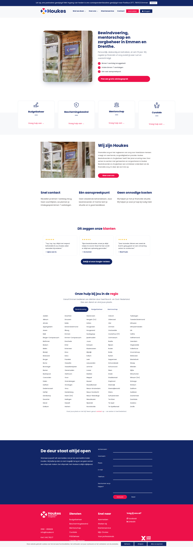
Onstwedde (112, 330)
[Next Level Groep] (146, 536)
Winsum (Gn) (135, 377)
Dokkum (46, 407)
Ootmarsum (112, 338)
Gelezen (153, 3)
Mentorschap (113, 309)
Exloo (66, 356)
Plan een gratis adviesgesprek (114, 79)
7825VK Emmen (47, 524)
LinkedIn (132, 521)
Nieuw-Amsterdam (94, 388)
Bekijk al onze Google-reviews (96, 261)
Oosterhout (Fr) (114, 334)
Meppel (89, 377)
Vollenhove (134, 349)
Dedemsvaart (48, 388)
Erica (66, 352)
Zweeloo (133, 403)
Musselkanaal (91, 385)
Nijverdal (90, 403)
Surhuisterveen (113, 396)
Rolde (110, 352)
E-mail (101, 470)
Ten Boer (111, 399)
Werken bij (102, 524)
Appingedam (48, 327)
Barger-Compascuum (51, 338)
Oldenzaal (112, 319)
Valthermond (135, 338)
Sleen (110, 370)
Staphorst (111, 381)
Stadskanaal (112, 377)
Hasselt (67, 403)
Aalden (45, 316)
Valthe (132, 334)
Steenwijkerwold (114, 388)
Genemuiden (69, 370)
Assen (45, 330)
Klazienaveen (91, 349)
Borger (45, 359)
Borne (45, 363)
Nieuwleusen (91, 399)
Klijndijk (89, 352)
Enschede (68, 341)
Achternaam (103, 449)
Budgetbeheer (96, 309)
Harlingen (68, 399)
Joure (89, 341)
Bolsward (46, 356)
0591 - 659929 (47, 529)
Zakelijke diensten (77, 540)
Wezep (132, 363)
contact (99, 411)
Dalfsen (45, 385)
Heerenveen (91, 316)
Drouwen (68, 319)
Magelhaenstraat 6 (49, 521)
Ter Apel (111, 403)
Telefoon (102, 477)
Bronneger (46, 367)
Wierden (133, 367)
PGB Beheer (74, 536)
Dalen (45, 381)
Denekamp (47, 396)
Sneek (110, 374)
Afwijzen (140, 544)
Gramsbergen (70, 381)
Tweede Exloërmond (137, 319)
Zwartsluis (133, 399)
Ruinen (110, 356)
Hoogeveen (91, 327)
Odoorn (111, 316)
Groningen (68, 385)
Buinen (45, 370)
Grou (66, 388)
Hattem (67, 407)
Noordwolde (91, 407)
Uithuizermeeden (136, 327)
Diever (45, 403)
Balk (44, 334)
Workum (133, 385)
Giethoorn (68, 374)
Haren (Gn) (69, 396)
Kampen (90, 345)
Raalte (110, 341)
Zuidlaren (133, 392)
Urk (131, 330)
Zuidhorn (133, 388)
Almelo (45, 323)
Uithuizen (133, 323)
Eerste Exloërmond (71, 327)
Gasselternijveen (71, 367)
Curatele (73, 532)
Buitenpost (47, 374)
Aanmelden (103, 519)
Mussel (89, 381)
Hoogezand (91, 330)
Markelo (89, 374)
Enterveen (68, 349)
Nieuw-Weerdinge (93, 396)
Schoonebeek (113, 363)
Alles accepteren (157, 544)
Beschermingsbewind (78, 524)
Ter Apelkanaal (113, 407)
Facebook (132, 518)
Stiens (110, 392)
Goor (66, 377)
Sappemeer (112, 359)
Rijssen (110, 345)
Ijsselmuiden (91, 338)
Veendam (133, 341)
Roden (110, 349)
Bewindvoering (80, 309)
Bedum (45, 345)
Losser (89, 370)
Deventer (46, 399)
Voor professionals (106, 536)
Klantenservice (104, 528)
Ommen (111, 327)
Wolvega (133, 381)
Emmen (67, 334)
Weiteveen (134, 356)
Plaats (100, 463)
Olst (109, 323)
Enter (66, 345)
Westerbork (134, 359)
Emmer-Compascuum (73, 338)
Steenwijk (111, 385)
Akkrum (45, 319)
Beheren (127, 544)
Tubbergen (134, 316)
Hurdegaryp (91, 334)
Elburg (67, 330)
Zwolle (132, 407)
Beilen (45, 349)
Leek (88, 359)
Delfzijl (45, 392)
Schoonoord (112, 367)
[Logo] (53, 11)
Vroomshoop (135, 352)
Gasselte (68, 363)
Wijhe (132, 370)
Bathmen (46, 341)
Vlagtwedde (134, 345)
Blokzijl (45, 352)
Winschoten (134, 374)
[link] (36, 104)
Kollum (89, 356)
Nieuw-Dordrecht (93, 392)
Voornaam (102, 456)
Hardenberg (69, 392)
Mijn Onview (103, 532)
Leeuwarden (91, 363)
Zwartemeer (134, 396)
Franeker (68, 359)
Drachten (68, 316)
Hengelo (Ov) (91, 319)
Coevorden (47, 377)
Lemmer (89, 367)
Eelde (67, 323)
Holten (89, 323)
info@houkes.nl (47, 532)
